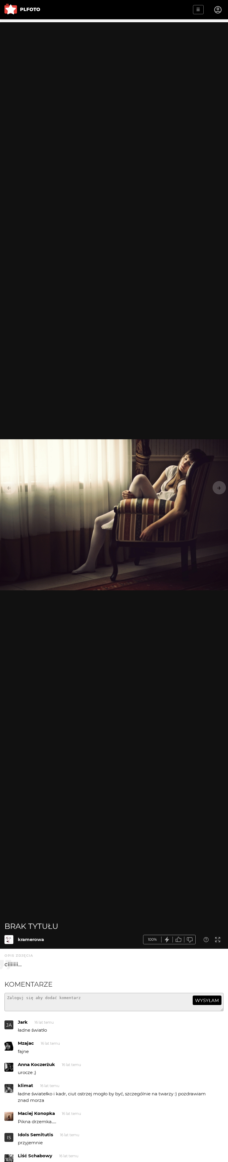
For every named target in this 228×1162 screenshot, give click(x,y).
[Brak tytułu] (8, 939)
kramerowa (31, 939)
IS (9, 1137)
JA (9, 1025)
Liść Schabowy (35, 1155)
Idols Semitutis (35, 1134)
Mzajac (26, 1043)
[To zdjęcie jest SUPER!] (167, 939)
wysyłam (207, 1000)
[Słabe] (190, 939)
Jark (23, 1022)
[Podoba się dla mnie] (178, 939)
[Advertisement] (114, 63)
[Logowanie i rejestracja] (218, 9)
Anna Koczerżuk (36, 1064)
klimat (25, 1085)
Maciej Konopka (36, 1113)
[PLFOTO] (22, 9)
